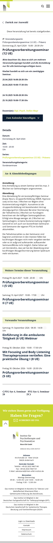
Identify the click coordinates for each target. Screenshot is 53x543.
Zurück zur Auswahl (16, 22)
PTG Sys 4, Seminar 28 (14, 393)
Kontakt (26, 525)
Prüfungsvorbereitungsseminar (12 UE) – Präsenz (26, 157)
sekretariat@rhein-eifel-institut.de (30, 471)
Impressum (26, 530)
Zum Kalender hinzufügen (20, 118)
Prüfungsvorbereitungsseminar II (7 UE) (25, 301)
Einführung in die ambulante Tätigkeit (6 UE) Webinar (23, 336)
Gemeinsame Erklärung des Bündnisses (26, 494)
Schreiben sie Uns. (29, 420)
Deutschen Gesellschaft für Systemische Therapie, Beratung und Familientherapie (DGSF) (26, 508)
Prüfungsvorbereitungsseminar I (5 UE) (25, 284)
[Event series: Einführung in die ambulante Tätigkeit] (45, 328)
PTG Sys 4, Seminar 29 (37, 393)
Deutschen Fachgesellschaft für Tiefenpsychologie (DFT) (26, 500)
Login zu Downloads (26, 521)
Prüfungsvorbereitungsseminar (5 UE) (25, 374)
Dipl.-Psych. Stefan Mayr (26, 110)
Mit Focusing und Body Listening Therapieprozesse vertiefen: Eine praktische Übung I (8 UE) (26, 355)
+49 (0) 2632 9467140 (30, 466)
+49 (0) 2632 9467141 (28, 469)
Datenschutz (26, 534)
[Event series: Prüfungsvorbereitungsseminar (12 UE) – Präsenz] (37, 278)
